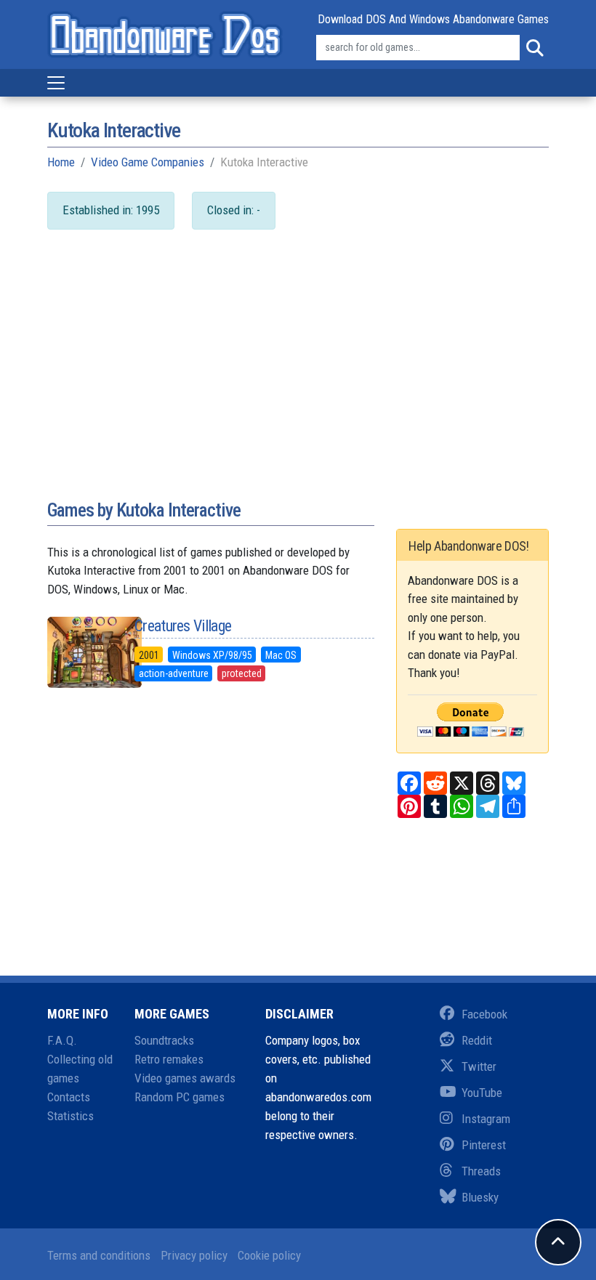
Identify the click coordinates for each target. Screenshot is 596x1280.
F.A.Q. (62, 1040)
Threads (481, 1171)
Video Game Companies (147, 162)
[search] (534, 48)
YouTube (482, 1092)
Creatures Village (182, 626)
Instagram (486, 1118)
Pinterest (484, 1145)
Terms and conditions (98, 1255)
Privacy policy (194, 1255)
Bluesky (480, 1197)
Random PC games (179, 1097)
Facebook (484, 1014)
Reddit (477, 1040)
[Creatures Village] (80, 652)
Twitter (479, 1066)
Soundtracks (164, 1040)
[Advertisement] (298, 378)
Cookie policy (269, 1255)
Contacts (68, 1097)
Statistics (70, 1116)
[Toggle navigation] (56, 83)
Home (61, 162)
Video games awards (184, 1078)
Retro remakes (169, 1059)
